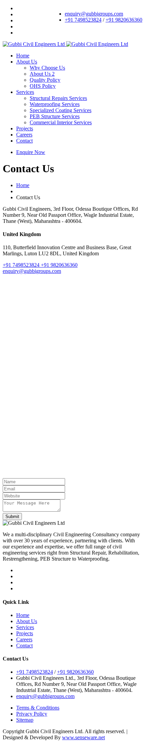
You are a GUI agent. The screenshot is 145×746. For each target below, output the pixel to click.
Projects (24, 128)
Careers (24, 134)
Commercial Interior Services (61, 122)
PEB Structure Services (55, 116)
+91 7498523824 (83, 20)
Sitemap (24, 720)
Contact (24, 141)
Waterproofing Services (55, 104)
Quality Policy (45, 80)
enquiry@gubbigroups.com (94, 14)
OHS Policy (43, 86)
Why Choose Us (47, 68)
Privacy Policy (31, 714)
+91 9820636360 (124, 20)
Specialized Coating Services (60, 110)
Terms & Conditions (37, 708)
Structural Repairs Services (58, 98)
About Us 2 (42, 74)
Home (22, 55)
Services (25, 92)
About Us (26, 62)
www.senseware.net (83, 737)
